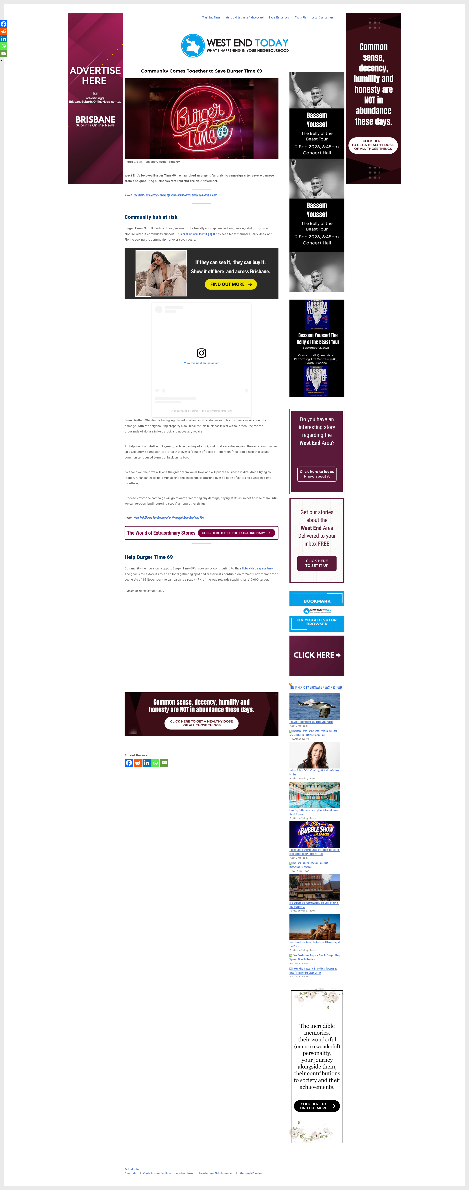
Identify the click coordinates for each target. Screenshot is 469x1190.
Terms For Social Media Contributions (216, 1173)
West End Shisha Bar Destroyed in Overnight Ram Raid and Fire (168, 517)
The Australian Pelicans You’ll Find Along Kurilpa (311, 721)
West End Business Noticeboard (245, 17)
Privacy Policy (131, 1173)
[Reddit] (138, 763)
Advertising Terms (184, 1173)
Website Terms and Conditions (157, 1173)
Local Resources (279, 17)
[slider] (320, 394)
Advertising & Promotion (251, 1173)
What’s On (300, 17)
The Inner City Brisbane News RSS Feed (315, 687)
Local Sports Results (324, 17)
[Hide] (1, 60)
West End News (211, 17)
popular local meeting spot (199, 233)
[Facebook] (129, 763)
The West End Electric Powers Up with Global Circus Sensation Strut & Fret (174, 195)
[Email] (164, 763)
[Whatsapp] (155, 763)
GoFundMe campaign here (257, 568)
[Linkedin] (147, 763)
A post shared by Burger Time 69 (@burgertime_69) (201, 410)
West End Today (132, 1169)
